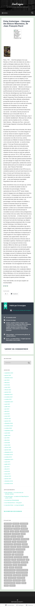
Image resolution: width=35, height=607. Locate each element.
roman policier (16, 328)
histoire (17, 322)
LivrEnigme (17, 4)
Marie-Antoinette (19, 554)
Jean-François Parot (20, 549)
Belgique (17, 526)
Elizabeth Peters (16, 533)
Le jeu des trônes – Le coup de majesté (14, 505)
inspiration (13, 546)
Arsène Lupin (7, 526)
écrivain (23, 582)
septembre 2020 (9, 430)
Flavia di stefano (8, 539)
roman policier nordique (9, 572)
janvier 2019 (8, 478)
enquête (13, 322)
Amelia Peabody (24, 523)
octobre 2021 (8, 399)
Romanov (11, 567)
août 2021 (7, 404)
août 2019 (7, 461)
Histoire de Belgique (22, 541)
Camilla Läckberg (8, 528)
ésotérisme (12, 585)
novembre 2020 (9, 425)
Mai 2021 (7, 411)
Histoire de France (8, 544)
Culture (16, 531)
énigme (8, 322)
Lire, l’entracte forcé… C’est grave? (13, 502)
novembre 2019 (9, 454)
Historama (25, 544)
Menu (6, 13)
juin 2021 (7, 409)
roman (6, 567)
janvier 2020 (8, 449)
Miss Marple (7, 559)
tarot (5, 577)
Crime (12, 531)
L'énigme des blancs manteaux (22, 324)
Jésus (14, 551)
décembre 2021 (9, 394)
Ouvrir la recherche (32, 13)
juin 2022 (7, 380)
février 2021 (8, 418)
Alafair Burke (16, 523)
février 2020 (8, 447)
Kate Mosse (20, 551)
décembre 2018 (9, 481)
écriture (18, 582)
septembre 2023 (9, 373)
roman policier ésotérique (22, 572)
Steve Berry (24, 575)
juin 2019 (7, 466)
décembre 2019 (9, 452)
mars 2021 (7, 416)
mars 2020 (7, 445)
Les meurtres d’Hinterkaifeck (12, 500)
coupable (6, 531)
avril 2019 (7, 471)
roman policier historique (22, 569)
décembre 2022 (9, 377)
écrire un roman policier (10, 582)
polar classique (8, 562)
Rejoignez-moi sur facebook (13, 511)
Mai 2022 (7, 382)
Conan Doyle (16, 528)
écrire (23, 580)
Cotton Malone (24, 528)
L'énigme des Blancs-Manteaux (14, 325)
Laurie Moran (7, 554)
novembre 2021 (9, 397)
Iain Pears (7, 546)
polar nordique (24, 562)
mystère (8, 327)
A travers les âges (11, 320)
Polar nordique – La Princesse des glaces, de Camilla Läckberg (18, 335)
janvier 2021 (8, 421)
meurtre (25, 325)
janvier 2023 (8, 375)
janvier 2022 (8, 392)
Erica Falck (13, 536)
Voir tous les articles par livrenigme (22, 310)
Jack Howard (25, 546)
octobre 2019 (8, 457)
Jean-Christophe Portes (9, 549)
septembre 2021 (9, 401)
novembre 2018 (9, 483)
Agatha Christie (8, 523)
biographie (23, 526)
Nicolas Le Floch (15, 327)
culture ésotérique (24, 531)
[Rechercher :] (17, 363)
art (13, 526)
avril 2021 (7, 413)
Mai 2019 (7, 469)
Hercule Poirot (7, 541)
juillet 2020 (7, 435)
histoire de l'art (17, 544)
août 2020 (7, 433)
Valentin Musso (21, 577)
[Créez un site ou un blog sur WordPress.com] (17, 600)
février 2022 (8, 389)
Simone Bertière (17, 575)
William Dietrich (16, 580)
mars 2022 (7, 387)
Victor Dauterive (8, 580)
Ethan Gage (20, 536)
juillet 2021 (7, 406)
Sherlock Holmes (8, 575)
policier (14, 564)
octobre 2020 (8, 428)
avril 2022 (7, 385)
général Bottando (24, 539)
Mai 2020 (7, 440)
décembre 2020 (9, 423)
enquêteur (7, 536)
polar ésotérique (8, 564)
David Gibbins (7, 533)
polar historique (16, 562)
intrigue (22, 322)
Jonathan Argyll (8, 551)
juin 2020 (7, 437)
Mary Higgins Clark (9, 557)
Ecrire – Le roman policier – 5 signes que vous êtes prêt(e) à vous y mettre (18, 339)
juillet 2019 (7, 464)
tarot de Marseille (12, 577)
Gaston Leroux (16, 539)
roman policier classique (10, 569)
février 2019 (8, 476)
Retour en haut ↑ (17, 601)
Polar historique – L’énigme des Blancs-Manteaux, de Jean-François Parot (16, 23)
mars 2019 (7, 473)
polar (21, 327)
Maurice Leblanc (18, 557)
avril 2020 (7, 442)
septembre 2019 (9, 459)
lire (13, 554)
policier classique (22, 564)
